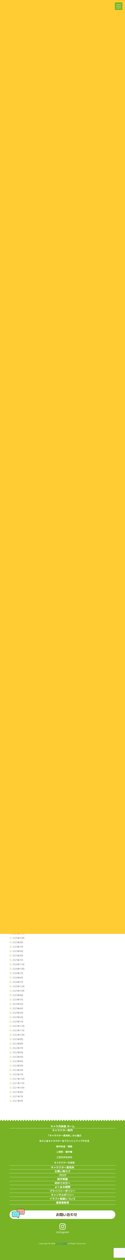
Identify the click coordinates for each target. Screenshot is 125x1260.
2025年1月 (17, 959)
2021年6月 (17, 1100)
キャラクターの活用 (64, 1162)
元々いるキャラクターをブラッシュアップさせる (64, 1140)
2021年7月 (17, 1096)
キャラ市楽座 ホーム (62, 1126)
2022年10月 (18, 1034)
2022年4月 (17, 1061)
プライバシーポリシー (62, 1191)
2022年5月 (17, 1056)
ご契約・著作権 (64, 1151)
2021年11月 (18, 1083)
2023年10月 (18, 990)
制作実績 (62, 1179)
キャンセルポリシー (62, 1195)
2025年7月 (17, 946)
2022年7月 (17, 1048)
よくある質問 (62, 1187)
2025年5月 (17, 951)
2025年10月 (18, 937)
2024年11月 (18, 964)
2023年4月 (17, 1008)
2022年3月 (17, 1065)
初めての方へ (62, 1183)
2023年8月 (17, 995)
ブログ (62, 1175)
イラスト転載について (62, 1198)
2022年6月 (17, 1052)
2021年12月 (18, 1078)
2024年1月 (17, 982)
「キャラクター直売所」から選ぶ (64, 1135)
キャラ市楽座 (61, 1243)
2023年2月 (17, 1017)
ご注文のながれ (64, 1157)
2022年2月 (17, 1070)
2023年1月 (17, 1021)
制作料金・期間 (64, 1146)
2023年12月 (18, 986)
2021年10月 (18, 1087)
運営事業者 (62, 1202)
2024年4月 (17, 977)
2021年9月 (17, 1092)
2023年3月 (17, 1012)
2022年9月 (17, 1039)
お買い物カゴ (62, 1171)
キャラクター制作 (62, 1130)
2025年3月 (17, 955)
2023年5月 (17, 1004)
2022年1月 (17, 1074)
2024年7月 (17, 973)
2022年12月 (18, 1026)
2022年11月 (18, 1030)
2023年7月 (17, 999)
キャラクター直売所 (62, 1167)
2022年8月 (17, 1043)
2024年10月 (18, 968)
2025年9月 (17, 942)
